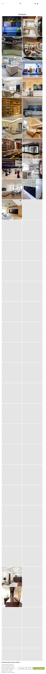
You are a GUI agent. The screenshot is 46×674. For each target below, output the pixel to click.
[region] (23, 667)
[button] (20, 3)
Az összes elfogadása (39, 668)
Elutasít (29, 668)
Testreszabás (22, 668)
